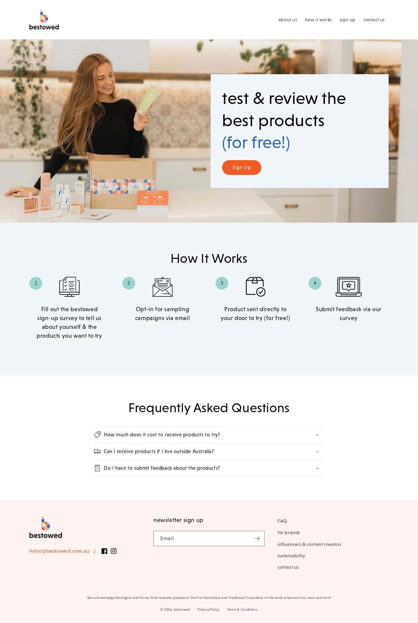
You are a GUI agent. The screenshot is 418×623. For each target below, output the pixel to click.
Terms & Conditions (242, 609)
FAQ (282, 521)
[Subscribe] (257, 538)
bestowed (182, 609)
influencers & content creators (310, 544)
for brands (289, 532)
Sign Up (242, 167)
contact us (288, 567)
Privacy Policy (208, 609)
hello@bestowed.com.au (59, 551)
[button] (209, 435)
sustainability (291, 555)
